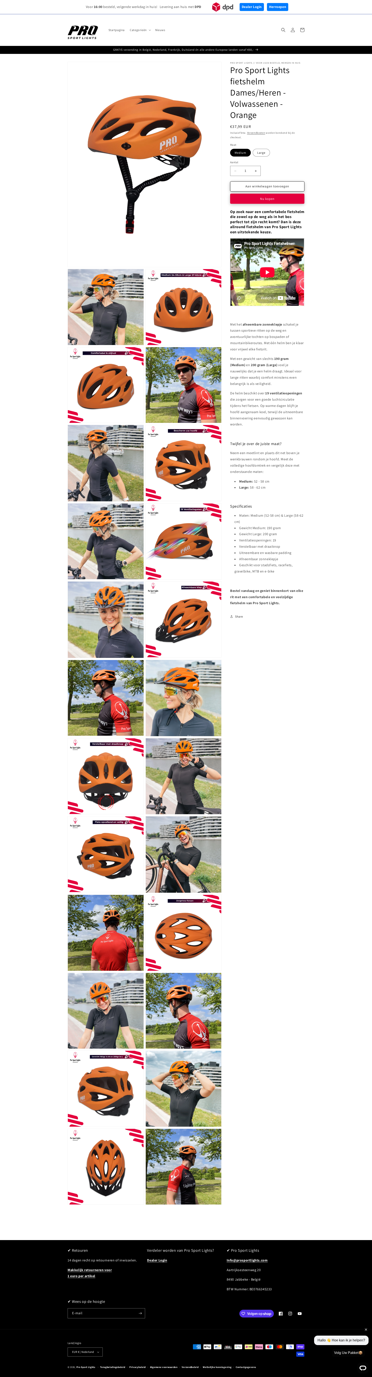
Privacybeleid (137, 1367)
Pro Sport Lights (85, 1367)
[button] (140, 30)
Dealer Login (252, 7)
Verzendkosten (256, 132)
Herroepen (277, 7)
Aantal (234, 162)
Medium (240, 153)
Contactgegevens (246, 1367)
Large (261, 153)
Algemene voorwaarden (164, 1367)
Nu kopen (267, 199)
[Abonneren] (140, 1313)
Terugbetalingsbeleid (112, 1367)
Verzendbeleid (190, 1367)
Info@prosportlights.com (247, 1260)
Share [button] (239, 616)
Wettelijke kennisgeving (217, 1367)
